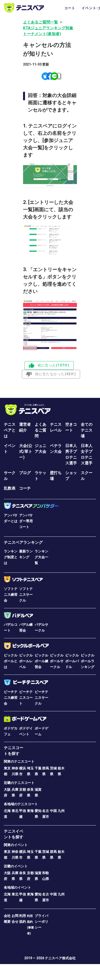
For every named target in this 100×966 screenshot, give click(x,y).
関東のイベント (16, 845)
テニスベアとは (10, 430)
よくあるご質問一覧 (40, 22)
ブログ (25, 472)
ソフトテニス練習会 (10, 594)
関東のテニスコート (19, 761)
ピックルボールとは (10, 661)
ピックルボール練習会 (41, 661)
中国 (53, 811)
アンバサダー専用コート (26, 521)
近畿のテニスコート (19, 783)
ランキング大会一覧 (41, 557)
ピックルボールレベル (26, 661)
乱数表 (10, 488)
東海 (30, 811)
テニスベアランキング (23, 542)
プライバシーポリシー (41, 921)
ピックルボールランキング (87, 661)
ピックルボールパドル (72, 661)
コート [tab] (69, 8)
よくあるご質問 (40, 430)
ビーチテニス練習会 (10, 697)
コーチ (25, 488)
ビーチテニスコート (26, 697)
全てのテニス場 (86, 430)
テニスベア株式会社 (60, 958)
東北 (15, 811)
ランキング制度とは (10, 557)
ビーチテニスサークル (41, 697)
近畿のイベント (16, 866)
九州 (61, 811)
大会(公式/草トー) (25, 451)
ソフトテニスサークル (26, 594)
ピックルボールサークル (57, 661)
